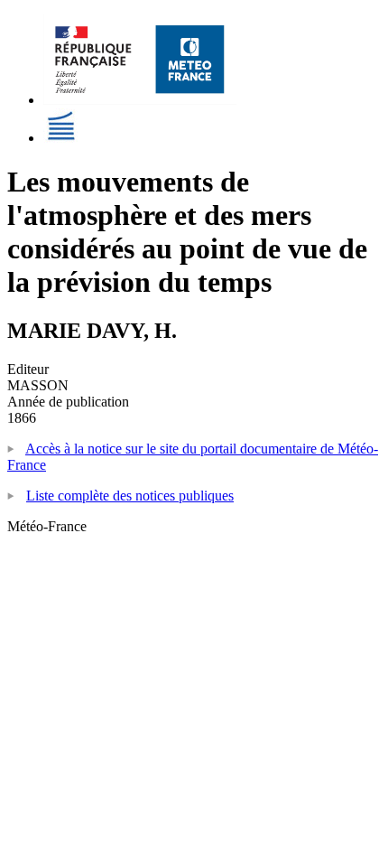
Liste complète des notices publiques (130, 495)
